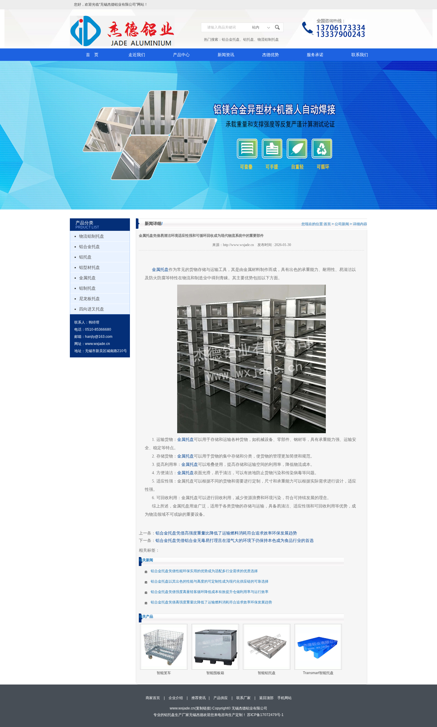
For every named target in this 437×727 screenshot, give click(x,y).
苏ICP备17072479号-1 (265, 715)
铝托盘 (248, 39)
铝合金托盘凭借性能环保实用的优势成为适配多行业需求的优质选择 (204, 571)
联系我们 (359, 54)
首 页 (92, 54)
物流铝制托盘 (268, 39)
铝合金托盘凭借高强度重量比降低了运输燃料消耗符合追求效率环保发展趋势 (226, 533)
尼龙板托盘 (89, 298)
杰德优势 (270, 54)
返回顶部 (266, 698)
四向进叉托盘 (91, 309)
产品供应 (220, 698)
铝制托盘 (87, 288)
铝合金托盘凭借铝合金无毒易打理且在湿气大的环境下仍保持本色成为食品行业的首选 (234, 540)
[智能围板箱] (215, 647)
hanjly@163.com (98, 337)
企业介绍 (176, 698)
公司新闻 (342, 224)
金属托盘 (87, 277)
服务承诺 (315, 54)
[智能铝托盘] (266, 647)
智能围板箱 (215, 673)
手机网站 (284, 698)
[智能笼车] (164, 647)
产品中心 (181, 54)
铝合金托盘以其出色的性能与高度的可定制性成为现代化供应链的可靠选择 (209, 581)
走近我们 (136, 54)
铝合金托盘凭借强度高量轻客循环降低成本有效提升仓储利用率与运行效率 (209, 592)
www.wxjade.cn (97, 344)
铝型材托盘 (89, 267)
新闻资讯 (226, 54)
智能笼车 (164, 673)
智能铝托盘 (267, 673)
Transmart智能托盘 (318, 673)
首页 (327, 224)
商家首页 (153, 698)
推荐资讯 (198, 698)
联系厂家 (243, 698)
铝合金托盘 (231, 39)
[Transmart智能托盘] (318, 647)
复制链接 (203, 708)
